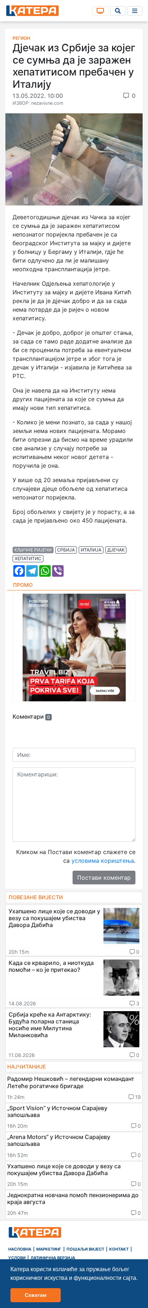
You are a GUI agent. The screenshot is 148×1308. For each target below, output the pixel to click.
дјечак (116, 550)
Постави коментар (104, 877)
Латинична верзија (53, 1257)
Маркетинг (48, 1249)
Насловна (19, 1249)
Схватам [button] (35, 1295)
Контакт (119, 1249)
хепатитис (28, 558)
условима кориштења (102, 860)
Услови (17, 1257)
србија (66, 550)
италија (91, 550)
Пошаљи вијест (85, 1249)
